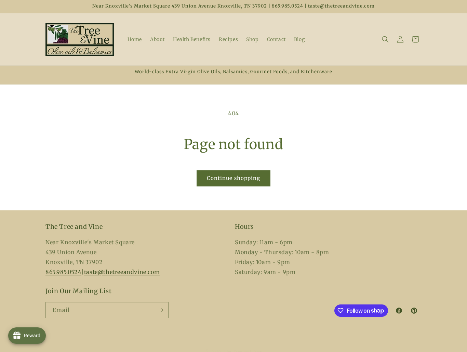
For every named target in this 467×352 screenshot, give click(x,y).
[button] (385, 39)
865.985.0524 (63, 271)
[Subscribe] (160, 310)
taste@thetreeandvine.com (122, 271)
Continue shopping (233, 178)
